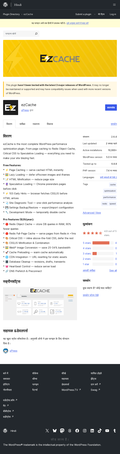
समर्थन (114, 124)
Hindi (13, 430)
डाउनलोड (111, 107)
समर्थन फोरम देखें (90, 295)
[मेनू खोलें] (115, 4)
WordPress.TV (71, 389)
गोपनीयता (7, 389)
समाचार (6, 378)
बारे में (5, 373)
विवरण (9, 124)
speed (113, 204)
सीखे (64, 373)
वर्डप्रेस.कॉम (10, 400)
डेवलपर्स (65, 384)
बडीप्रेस (8, 416)
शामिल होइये (96, 373)
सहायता (65, 378)
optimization (110, 191)
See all (113, 270)
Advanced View (92, 212)
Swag (95, 389)
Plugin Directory (11, 14)
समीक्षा (22, 124)
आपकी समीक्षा (89, 270)
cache (113, 184)
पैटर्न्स (35, 389)
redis (104, 204)
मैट (6, 405)
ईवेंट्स (93, 378)
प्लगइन (35, 384)
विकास (50, 124)
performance (109, 197)
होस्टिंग (6, 384)
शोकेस (35, 373)
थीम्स (34, 378)
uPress (25, 110)
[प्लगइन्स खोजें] (36, 34)
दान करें (96, 384)
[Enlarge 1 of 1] (72, 291)
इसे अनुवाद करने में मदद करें (77, 23)
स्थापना (36, 124)
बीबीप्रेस (8, 411)
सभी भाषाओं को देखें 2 (108, 177)
